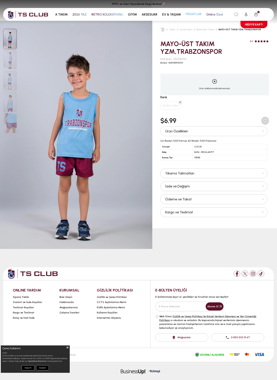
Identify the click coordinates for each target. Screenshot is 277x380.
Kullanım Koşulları (107, 312)
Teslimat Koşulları (23, 307)
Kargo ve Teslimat (179, 212)
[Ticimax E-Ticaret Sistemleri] (154, 371)
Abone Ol (212, 306)
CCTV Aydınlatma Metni (111, 302)
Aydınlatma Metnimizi (37, 361)
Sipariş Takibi (21, 297)
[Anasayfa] (162, 29)
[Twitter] (245, 274)
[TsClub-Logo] (33, 273)
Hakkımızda (66, 302)
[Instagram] (253, 274)
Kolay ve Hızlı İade (24, 317)
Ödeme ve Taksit (178, 199)
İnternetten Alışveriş (109, 317)
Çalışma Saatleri (69, 312)
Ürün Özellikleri (176, 131)
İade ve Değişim (177, 186)
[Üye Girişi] (246, 14)
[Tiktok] (261, 274)
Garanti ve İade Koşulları (27, 302)
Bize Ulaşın (65, 297)
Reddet (42, 368)
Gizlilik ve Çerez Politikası (112, 297)
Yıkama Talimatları (179, 173)
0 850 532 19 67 (240, 337)
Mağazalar (184, 337)
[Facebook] (237, 274)
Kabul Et (28, 368)
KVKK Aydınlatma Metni (111, 307)
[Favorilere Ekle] (265, 121)
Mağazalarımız (68, 307)
